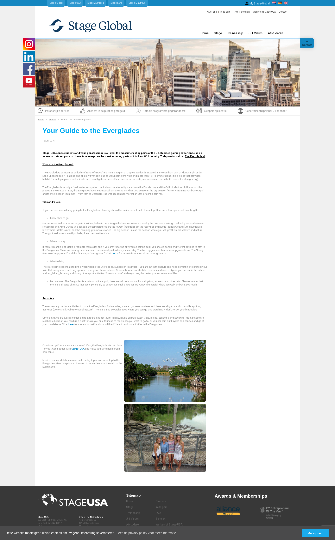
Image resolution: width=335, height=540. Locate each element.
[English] (286, 3)
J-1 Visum (255, 33)
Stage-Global (56, 3)
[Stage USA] (90, 25)
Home (204, 33)
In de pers (225, 11)
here (115, 253)
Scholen (245, 11)
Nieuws (52, 119)
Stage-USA (75, 3)
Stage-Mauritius (137, 3)
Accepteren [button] (315, 533)
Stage (218, 33)
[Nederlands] (274, 3)
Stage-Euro (116, 3)
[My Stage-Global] (247, 3)
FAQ (236, 11)
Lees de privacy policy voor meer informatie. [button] (147, 533)
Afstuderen (275, 33)
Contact (283, 11)
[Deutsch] (280, 3)
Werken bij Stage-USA (264, 11)
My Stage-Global (260, 3)
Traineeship (235, 33)
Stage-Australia (95, 3)
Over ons (212, 11)
